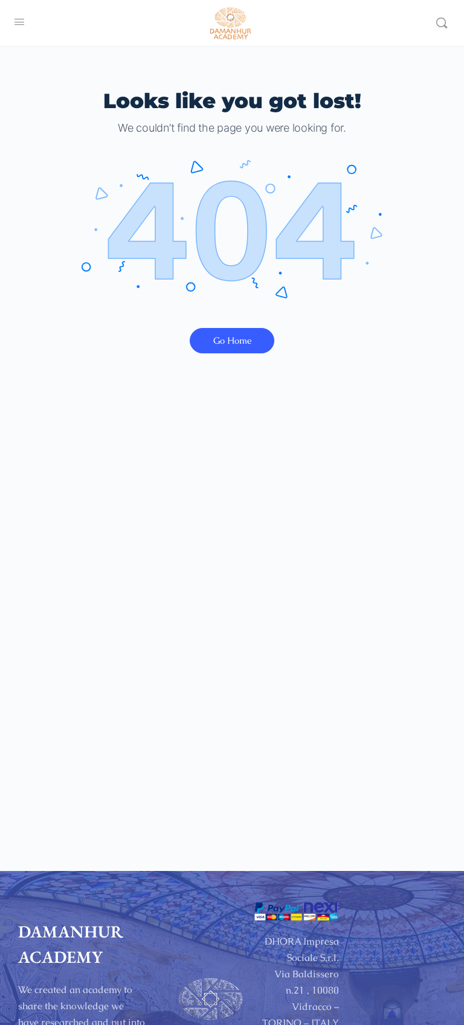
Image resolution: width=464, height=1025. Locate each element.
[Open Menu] (19, 21)
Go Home (232, 340)
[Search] (441, 23)
